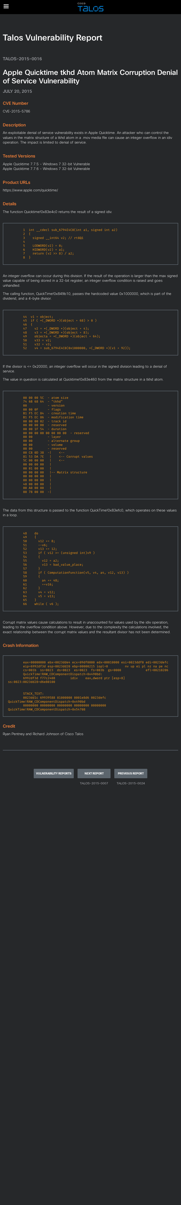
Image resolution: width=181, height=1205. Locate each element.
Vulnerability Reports (53, 773)
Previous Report (131, 773)
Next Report (94, 773)
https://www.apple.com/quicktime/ (30, 190)
